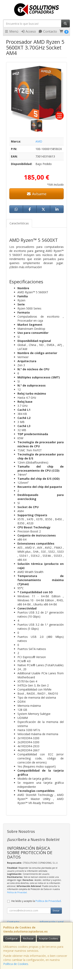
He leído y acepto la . (36, 901)
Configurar (11, 938)
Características (19, 223)
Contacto (49, 31)
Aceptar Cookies (48, 938)
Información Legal (51, 922)
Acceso (30, 31)
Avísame (38, 193)
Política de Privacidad (17, 892)
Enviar (56, 910)
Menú (13, 31)
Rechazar (28, 938)
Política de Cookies (15, 964)
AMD (38, 141)
